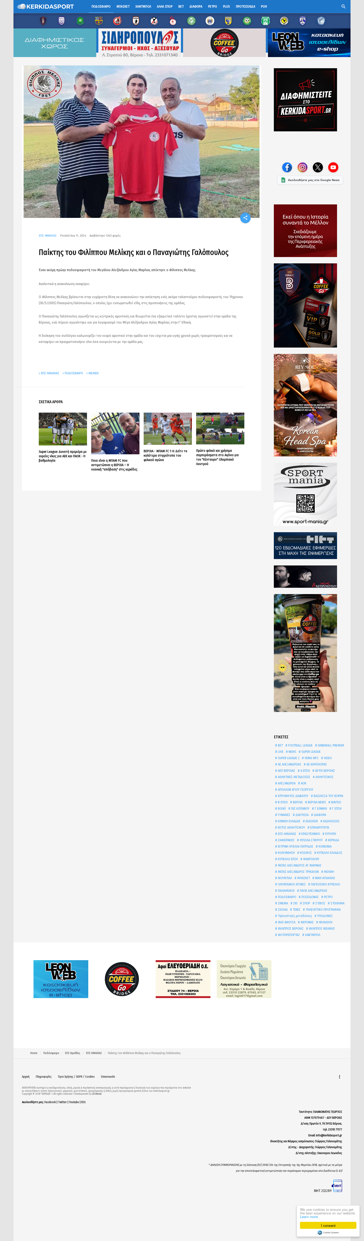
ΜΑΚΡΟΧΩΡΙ (310, 859)
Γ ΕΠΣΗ (336, 808)
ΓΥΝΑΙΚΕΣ (283, 815)
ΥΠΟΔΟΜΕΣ (324, 916)
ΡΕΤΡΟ (328, 897)
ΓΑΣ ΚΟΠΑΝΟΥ (299, 808)
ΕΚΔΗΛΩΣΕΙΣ (331, 821)
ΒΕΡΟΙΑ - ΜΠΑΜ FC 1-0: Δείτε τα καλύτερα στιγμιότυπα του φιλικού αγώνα (165, 455)
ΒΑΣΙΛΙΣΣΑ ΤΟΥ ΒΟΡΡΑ (328, 796)
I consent (328, 1225)
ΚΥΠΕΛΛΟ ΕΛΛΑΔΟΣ (329, 853)
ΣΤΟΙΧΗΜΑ (337, 903)
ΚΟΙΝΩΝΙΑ (325, 846)
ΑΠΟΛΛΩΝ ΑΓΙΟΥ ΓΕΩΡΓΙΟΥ (295, 790)
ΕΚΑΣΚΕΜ (311, 821)
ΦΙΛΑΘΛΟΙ (325, 922)
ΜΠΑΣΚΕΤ (303, 878)
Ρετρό (212, 6)
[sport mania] (310, 494)
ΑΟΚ (303, 783)
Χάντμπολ (143, 6)
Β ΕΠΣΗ (282, 802)
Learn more (309, 1216)
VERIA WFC (311, 758)
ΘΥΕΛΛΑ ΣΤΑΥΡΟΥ (311, 840)
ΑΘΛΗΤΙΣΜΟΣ (324, 777)
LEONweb (97, 1093)
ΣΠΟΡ (306, 903)
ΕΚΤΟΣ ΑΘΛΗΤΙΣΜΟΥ (291, 827)
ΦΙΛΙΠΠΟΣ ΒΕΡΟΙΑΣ (290, 928)
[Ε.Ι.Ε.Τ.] (310, 545)
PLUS (226, 6)
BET (280, 745)
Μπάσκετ (123, 6)
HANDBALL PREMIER (330, 745)
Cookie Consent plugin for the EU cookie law (328, 1232)
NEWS (292, 752)
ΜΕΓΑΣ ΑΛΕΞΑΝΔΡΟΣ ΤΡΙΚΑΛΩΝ (298, 872)
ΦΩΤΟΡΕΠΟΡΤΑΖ (288, 935)
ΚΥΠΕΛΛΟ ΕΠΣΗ (287, 859)
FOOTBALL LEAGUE (300, 745)
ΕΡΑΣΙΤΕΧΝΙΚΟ (310, 834)
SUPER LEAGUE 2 (288, 758)
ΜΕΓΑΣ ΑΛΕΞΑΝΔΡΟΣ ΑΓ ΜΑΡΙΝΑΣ (299, 865)
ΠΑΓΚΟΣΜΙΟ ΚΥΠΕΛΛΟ (325, 884)
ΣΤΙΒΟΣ (319, 903)
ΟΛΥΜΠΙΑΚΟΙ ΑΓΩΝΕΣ (291, 884)
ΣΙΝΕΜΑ (282, 903)
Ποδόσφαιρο (101, 6)
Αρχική (25, 1076)
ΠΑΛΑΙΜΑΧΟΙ (285, 891)
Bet (181, 6)
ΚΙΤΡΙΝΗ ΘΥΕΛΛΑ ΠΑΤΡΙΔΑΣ (295, 846)
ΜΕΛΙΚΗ (93, 373)
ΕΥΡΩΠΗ (330, 834)
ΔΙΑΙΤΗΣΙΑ (302, 815)
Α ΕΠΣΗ (305, 771)
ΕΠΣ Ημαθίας (72, 1053)
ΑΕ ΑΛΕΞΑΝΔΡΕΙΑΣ (289, 764)
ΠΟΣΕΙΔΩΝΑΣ (310, 897)
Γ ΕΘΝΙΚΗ (320, 808)
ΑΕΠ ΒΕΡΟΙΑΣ (286, 771)
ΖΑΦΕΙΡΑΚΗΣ (285, 840)
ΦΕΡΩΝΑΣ (307, 922)
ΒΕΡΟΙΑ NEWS (316, 802)
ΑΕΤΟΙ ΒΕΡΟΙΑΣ (324, 771)
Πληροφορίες (44, 1076)
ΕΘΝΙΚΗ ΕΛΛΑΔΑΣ (288, 821)
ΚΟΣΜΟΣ (305, 853)
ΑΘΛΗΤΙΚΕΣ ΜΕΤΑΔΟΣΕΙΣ (293, 777)
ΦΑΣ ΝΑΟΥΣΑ (286, 922)
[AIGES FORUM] (310, 230)
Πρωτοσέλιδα (245, 6)
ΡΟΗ (264, 6)
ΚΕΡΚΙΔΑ (333, 840)
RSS (83, 1102)
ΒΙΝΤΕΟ (335, 802)
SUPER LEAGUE (311, 752)
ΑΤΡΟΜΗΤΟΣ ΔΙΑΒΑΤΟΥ (292, 796)
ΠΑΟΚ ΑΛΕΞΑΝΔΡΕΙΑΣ (313, 891)
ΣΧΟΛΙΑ (282, 910)
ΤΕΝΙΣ (296, 910)
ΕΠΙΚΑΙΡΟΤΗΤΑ (319, 827)
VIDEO (327, 758)
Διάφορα (196, 6)
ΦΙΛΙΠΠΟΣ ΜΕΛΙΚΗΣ (321, 928)
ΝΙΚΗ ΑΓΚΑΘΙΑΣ (324, 878)
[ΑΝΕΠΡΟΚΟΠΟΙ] (310, 576)
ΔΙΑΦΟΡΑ (319, 815)
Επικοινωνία (108, 1076)
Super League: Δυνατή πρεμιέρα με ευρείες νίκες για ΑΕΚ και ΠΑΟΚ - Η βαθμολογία (63, 456)
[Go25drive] (310, 653)
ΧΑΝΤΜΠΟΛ (312, 935)
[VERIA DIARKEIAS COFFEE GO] (310, 305)
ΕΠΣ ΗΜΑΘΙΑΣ (48, 235)
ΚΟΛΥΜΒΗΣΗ (286, 853)
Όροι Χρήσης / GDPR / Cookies (76, 1076)
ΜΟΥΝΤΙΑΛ (284, 878)
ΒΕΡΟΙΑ (297, 802)
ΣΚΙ (294, 903)
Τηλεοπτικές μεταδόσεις (294, 916)
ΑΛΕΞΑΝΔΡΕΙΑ (286, 783)
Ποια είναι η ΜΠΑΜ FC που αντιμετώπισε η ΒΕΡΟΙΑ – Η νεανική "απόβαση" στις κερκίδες (114, 465)
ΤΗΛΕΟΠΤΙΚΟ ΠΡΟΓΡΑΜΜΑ (323, 910)
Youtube (74, 1102)
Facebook (50, 1102)
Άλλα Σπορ (165, 6)
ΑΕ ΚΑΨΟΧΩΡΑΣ (316, 764)
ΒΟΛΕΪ (281, 808)
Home (33, 1053)
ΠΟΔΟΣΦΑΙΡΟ (74, 373)
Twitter (62, 1102)
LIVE (280, 752)
